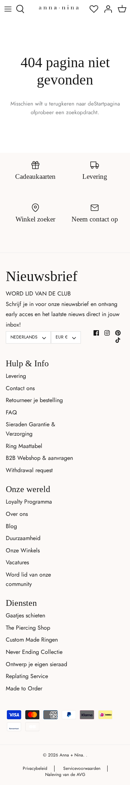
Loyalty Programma (29, 501)
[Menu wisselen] (8, 9)
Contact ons (20, 388)
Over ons (17, 514)
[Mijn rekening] (106, 9)
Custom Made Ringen (32, 639)
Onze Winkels (23, 550)
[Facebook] (96, 333)
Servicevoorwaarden (81, 768)
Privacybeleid (35, 768)
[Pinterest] (118, 333)
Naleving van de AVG (65, 774)
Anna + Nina (71, 755)
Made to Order (24, 688)
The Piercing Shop (28, 628)
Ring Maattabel (24, 446)
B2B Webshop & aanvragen (39, 458)
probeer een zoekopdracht (66, 112)
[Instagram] (107, 333)
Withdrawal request (29, 470)
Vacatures (17, 562)
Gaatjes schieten (25, 615)
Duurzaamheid (23, 538)
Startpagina (107, 104)
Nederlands (24, 337)
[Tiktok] (118, 340)
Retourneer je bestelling (34, 400)
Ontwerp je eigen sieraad (36, 664)
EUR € (62, 337)
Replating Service (27, 676)
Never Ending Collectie (34, 652)
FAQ (11, 412)
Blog (11, 526)
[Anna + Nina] (59, 7)
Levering (16, 376)
